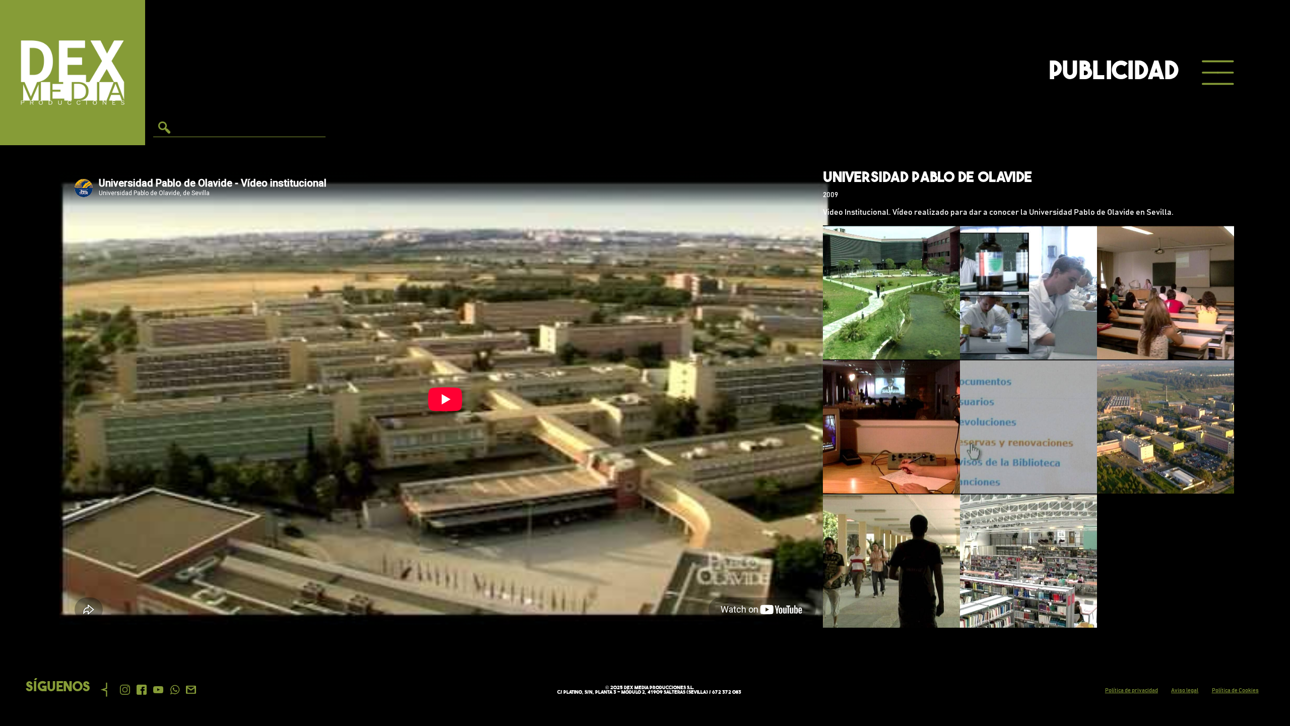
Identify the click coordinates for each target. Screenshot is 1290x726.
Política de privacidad (1131, 690)
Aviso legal (1184, 690)
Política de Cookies (1235, 690)
